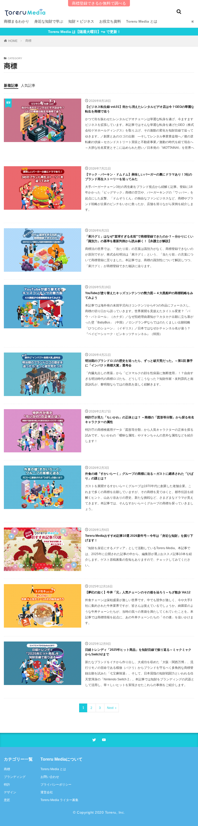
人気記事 (28, 85)
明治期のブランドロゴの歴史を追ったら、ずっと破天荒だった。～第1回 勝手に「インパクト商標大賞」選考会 (139, 363)
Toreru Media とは (141, 21)
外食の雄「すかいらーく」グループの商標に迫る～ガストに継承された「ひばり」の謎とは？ (139, 476)
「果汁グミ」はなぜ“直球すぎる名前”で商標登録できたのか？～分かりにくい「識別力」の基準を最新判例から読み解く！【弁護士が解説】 (139, 239)
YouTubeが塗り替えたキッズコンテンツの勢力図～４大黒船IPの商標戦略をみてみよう (139, 295)
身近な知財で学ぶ (48, 21)
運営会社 (46, 792)
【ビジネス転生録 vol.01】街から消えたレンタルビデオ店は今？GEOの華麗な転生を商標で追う (139, 109)
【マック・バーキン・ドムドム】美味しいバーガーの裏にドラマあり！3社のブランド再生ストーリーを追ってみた (138, 177)
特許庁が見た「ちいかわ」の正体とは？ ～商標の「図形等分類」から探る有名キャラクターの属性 (139, 420)
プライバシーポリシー (55, 784)
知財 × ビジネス (81, 21)
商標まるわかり (16, 21)
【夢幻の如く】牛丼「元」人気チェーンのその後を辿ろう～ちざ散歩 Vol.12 (138, 592)
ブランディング (15, 777)
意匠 (7, 800)
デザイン (10, 792)
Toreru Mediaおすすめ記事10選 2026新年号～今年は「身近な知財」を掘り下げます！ (139, 538)
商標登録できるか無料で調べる (99, 3)
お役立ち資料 (110, 21)
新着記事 (11, 85)
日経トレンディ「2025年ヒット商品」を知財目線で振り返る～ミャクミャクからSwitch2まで (138, 652)
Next (110, 708)
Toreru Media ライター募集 (59, 800)
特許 (7, 784)
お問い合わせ (49, 777)
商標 (28, 40)
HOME (13, 41)
